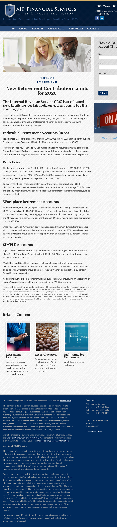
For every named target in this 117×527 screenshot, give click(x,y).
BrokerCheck (65, 400)
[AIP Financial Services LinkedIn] (102, 18)
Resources (76, 28)
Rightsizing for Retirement (74, 356)
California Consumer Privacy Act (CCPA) (24, 438)
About (23, 28)
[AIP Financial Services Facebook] (97, 18)
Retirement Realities (13, 356)
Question (102, 73)
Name (101, 54)
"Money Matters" (109, 138)
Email (100, 63)
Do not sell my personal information (53, 440)
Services (37, 28)
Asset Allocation (46, 354)
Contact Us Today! (94, 431)
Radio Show (56, 28)
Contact (93, 28)
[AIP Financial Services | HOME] (40, 16)
